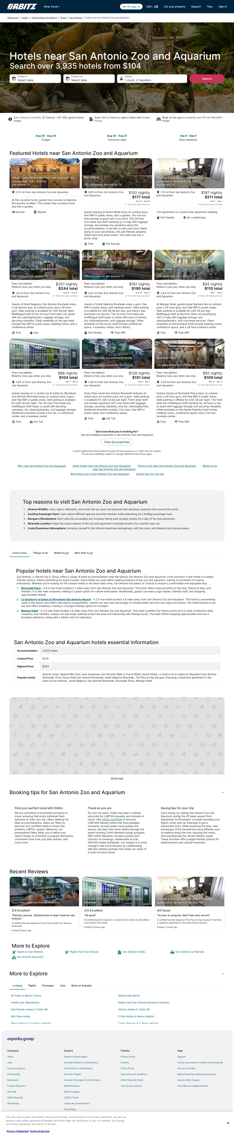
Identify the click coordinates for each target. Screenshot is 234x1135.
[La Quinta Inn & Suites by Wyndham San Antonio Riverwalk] (45, 382)
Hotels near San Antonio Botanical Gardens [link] (143, 1002)
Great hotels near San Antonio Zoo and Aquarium (102, 465)
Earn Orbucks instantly (27, 117)
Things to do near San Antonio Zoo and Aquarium (166, 465)
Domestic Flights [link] (72, 1074)
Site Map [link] (11, 1091)
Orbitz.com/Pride (112, 819)
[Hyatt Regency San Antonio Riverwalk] (45, 293)
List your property (174, 6)
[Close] (228, 1123)
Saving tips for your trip (150, 473)
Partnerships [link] (13, 1074)
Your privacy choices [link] (131, 1085)
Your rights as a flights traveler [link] (192, 1085)
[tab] (20, 553)
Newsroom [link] (12, 1080)
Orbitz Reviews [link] (72, 1085)
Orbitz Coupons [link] (72, 1091)
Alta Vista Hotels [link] (20, 1016)
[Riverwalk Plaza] (189, 382)
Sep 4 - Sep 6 (188, 135)
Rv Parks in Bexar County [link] (26, 995)
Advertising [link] (13, 1103)
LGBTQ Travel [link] (71, 1097)
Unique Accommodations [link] (77, 1103)
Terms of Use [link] (127, 1068)
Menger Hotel (29, 610)
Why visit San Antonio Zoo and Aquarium (42, 465)
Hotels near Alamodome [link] (25, 1002)
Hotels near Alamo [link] (129, 995)
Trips (210, 6)
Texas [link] (63, 17)
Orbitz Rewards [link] (15, 1097)
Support (196, 6)
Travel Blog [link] (70, 1109)
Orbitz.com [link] (12, 17)
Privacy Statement (18, 1131)
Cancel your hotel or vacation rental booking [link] (200, 1062)
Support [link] (181, 1056)
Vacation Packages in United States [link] (82, 1080)
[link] (38, 952)
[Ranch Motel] (117, 203)
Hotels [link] (25, 17)
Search (207, 78)
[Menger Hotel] (189, 293)
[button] (117, 792)
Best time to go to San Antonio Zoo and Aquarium (100, 473)
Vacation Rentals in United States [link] (81, 1062)
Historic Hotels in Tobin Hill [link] (134, 1009)
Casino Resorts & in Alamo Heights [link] (138, 1023)
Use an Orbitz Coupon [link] (188, 1080)
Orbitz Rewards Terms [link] (132, 1080)
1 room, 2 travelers (138, 80)
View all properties (117, 442)
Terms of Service (40, 1131)
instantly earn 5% (196, 117)
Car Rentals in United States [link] (78, 1068)
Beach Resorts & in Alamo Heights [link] (31, 1023)
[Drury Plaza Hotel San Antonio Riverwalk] (117, 382)
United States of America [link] (44, 17)
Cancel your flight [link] (186, 1068)
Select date (25, 80)
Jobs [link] (9, 1062)
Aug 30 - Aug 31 (117, 135)
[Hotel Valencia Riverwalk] (117, 293)
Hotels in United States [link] (75, 1056)
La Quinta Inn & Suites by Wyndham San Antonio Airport (56, 599)
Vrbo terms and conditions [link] (134, 1074)
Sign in (223, 6)
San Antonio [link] (76, 17)
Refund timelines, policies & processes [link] (196, 1074)
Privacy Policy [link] (128, 1056)
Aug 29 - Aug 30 (46, 135)
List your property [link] (16, 1068)
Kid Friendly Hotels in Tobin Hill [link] (29, 1009)
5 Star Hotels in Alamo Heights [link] (136, 1016)
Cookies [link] (125, 1062)
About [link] (10, 1056)
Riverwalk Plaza (31, 588)
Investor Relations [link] (16, 1085)
